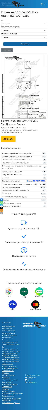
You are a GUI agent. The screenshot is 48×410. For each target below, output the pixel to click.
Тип (2, 20)
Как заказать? (7, 382)
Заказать (8, 139)
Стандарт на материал (10, 27)
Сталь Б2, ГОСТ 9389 (36, 181)
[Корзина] (42, 4)
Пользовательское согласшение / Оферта (10, 370)
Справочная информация (12, 394)
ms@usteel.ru (32, 382)
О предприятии (8, 375)
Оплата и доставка (9, 380)
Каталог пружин (8, 391)
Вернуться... (7, 50)
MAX (29, 380)
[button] (45, 4)
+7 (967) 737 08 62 (33, 375)
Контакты (6, 377)
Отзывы (5, 389)
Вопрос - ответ (8, 396)
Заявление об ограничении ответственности (10, 364)
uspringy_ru (31, 377)
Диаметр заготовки (9, 33)
